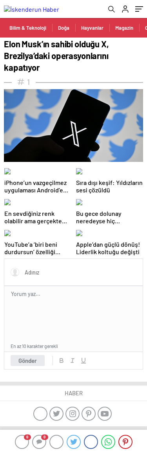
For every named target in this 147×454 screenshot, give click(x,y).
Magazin (124, 28)
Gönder (27, 360)
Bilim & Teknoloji (27, 28)
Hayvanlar (92, 28)
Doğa (63, 28)
